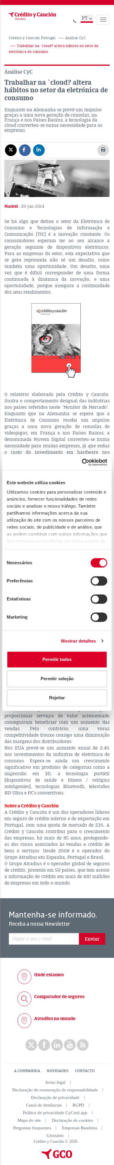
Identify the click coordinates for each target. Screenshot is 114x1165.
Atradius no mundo (54, 1019)
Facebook (44, 1045)
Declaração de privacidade (55, 1097)
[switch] (99, 581)
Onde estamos (49, 975)
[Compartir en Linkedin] (38, 150)
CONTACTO (85, 1071)
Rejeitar (57, 697)
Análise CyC (75, 38)
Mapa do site (29, 1120)
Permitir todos (57, 659)
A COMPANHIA (27, 1071)
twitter (31, 1044)
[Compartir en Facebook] (24, 150)
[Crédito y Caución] (32, 16)
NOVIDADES (57, 1071)
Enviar (92, 939)
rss (82, 1045)
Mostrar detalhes (78, 640)
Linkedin (57, 1045)
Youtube (69, 1045)
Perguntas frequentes (32, 1128)
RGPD (78, 1105)
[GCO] (57, 1158)
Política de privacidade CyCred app (55, 1112)
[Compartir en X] (10, 150)
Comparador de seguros (59, 997)
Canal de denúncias (44, 1105)
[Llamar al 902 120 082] (75, 20)
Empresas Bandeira (79, 1128)
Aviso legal (55, 1082)
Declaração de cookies (72, 1120)
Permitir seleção (57, 678)
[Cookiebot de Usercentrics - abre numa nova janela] (82, 462)
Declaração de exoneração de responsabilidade (55, 1090)
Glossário (55, 1135)
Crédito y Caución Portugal (32, 38)
